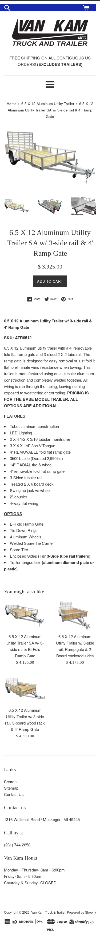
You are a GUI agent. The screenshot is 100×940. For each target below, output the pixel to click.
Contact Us (14, 794)
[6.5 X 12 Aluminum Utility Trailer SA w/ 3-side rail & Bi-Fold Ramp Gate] (25, 616)
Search (10, 781)
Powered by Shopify (81, 912)
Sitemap (11, 788)
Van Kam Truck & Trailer (48, 912)
